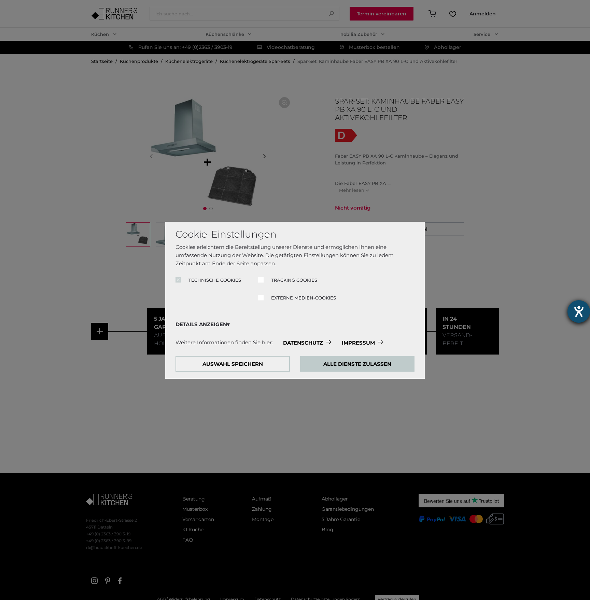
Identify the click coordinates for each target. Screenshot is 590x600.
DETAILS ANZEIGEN (201, 324)
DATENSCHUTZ (303, 342)
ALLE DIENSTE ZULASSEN (357, 363)
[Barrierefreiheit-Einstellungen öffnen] (578, 311)
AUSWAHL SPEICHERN (232, 363)
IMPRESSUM (358, 342)
